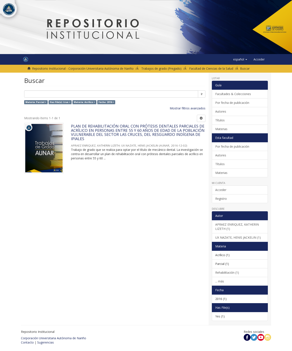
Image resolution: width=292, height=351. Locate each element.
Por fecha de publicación (232, 103)
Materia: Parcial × (35, 102)
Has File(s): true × (60, 102)
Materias (221, 129)
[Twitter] (254, 337)
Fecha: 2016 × (106, 102)
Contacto (27, 342)
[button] (240, 59)
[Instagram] (267, 337)
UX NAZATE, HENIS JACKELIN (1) (238, 237)
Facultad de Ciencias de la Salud (211, 68)
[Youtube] (260, 337)
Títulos (220, 120)
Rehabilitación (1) (227, 272)
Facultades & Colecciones (233, 94)
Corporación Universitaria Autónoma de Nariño (53, 338)
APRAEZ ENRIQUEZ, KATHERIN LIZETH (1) (237, 226)
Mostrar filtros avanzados (187, 108)
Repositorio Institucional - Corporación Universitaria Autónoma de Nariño (83, 68)
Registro (221, 199)
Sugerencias (45, 342)
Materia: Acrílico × (84, 102)
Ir (202, 94)
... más (219, 281)
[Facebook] (247, 337)
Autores (220, 111)
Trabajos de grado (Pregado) (161, 68)
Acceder (220, 190)
